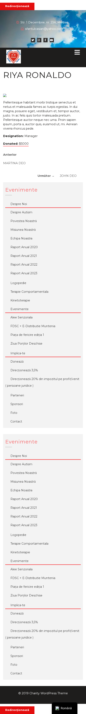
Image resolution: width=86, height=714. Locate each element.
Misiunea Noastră (23, 230)
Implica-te (17, 353)
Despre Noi (18, 204)
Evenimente (19, 309)
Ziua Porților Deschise (26, 343)
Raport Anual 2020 (24, 247)
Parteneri (17, 395)
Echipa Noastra (21, 238)
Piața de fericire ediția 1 (27, 335)
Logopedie (18, 283)
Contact (16, 421)
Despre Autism (21, 212)
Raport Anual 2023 (23, 273)
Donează (17, 361)
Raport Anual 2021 (23, 256)
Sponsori (16, 404)
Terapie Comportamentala (29, 292)
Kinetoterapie (20, 300)
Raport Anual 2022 (23, 264)
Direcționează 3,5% (24, 370)
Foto (13, 413)
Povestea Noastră (23, 221)
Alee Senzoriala (21, 317)
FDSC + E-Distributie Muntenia (32, 326)
